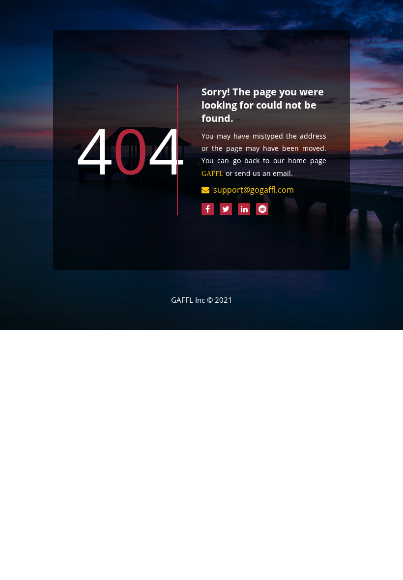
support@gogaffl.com (253, 189)
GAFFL (213, 173)
